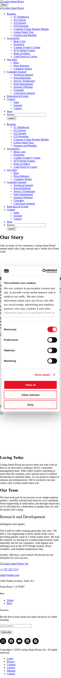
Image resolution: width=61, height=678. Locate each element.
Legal (10, 658)
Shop (9, 111)
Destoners (19, 44)
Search (10, 114)
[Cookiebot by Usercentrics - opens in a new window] (43, 271)
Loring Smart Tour (24, 32)
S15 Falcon (20, 19)
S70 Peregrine (21, 26)
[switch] (52, 340)
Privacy (11, 661)
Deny (30, 404)
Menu (4, 5)
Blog (16, 62)
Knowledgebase (22, 77)
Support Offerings (23, 87)
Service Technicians (24, 80)
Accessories (13, 38)
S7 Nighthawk (21, 16)
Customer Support (16, 71)
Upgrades (19, 90)
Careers (18, 108)
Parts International (23, 83)
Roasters (11, 13)
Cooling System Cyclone (27, 47)
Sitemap (11, 670)
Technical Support (23, 74)
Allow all (30, 384)
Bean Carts (19, 41)
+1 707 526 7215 (9, 569)
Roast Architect (22, 53)
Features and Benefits (25, 35)
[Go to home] (14, 563)
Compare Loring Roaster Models (31, 29)
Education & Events (17, 96)
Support (18, 105)
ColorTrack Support (24, 93)
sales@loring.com (9, 575)
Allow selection (31, 394)
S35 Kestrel (20, 23)
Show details (42, 374)
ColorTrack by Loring (25, 56)
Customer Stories (23, 68)
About (10, 600)
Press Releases (21, 65)
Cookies (11, 664)
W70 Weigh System (24, 50)
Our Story (12, 59)
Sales (16, 102)
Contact (11, 99)
